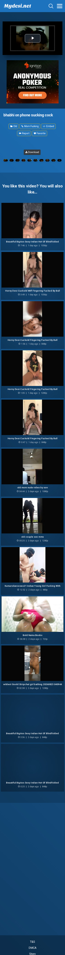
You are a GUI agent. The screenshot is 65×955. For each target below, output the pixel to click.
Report (25, 133)
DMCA (32, 947)
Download (33, 152)
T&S (32, 941)
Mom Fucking (31, 126)
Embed (50, 126)
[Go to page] (59, 6)
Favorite (41, 133)
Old (15, 126)
